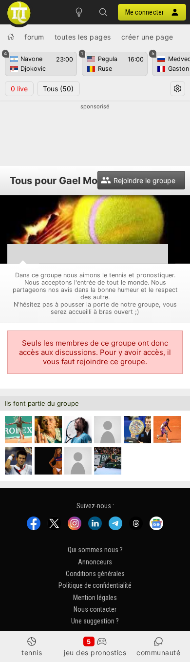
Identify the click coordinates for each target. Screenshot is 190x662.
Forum (34, 37)
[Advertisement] (95, 135)
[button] (103, 12)
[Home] (10, 36)
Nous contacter (95, 609)
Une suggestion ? (95, 621)
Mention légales (95, 597)
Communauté (158, 652)
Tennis (31, 652)
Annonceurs (95, 561)
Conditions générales (95, 574)
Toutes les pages (83, 37)
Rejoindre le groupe (144, 180)
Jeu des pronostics (95, 652)
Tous (58, 88)
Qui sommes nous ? (95, 550)
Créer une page (147, 37)
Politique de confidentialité (95, 585)
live (19, 88)
